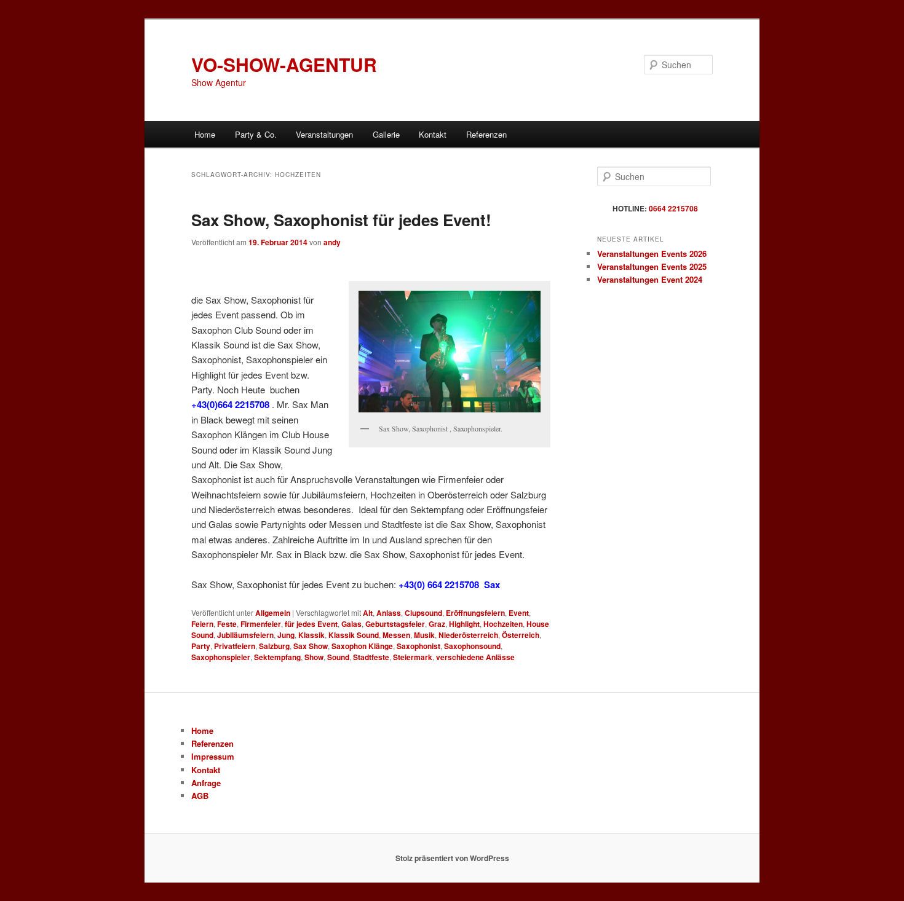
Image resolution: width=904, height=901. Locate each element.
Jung (286, 634)
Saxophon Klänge (362, 645)
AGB (199, 795)
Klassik (311, 634)
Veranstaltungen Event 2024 (649, 279)
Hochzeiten (503, 623)
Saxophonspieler (220, 657)
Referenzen (486, 134)
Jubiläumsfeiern (245, 634)
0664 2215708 (673, 208)
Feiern (202, 623)
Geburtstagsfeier (395, 623)
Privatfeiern (234, 645)
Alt (368, 612)
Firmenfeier (260, 623)
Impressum (212, 756)
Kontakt (432, 134)
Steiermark (412, 657)
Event (519, 612)
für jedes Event (311, 623)
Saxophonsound (472, 645)
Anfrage (206, 783)
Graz (437, 623)
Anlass (388, 612)
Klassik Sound (353, 634)
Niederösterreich (468, 634)
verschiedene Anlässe (475, 657)
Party (200, 645)
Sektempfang (277, 657)
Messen (396, 634)
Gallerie (386, 134)
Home (204, 134)
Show (313, 657)
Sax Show (310, 645)
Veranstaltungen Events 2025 (652, 266)
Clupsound (423, 612)
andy (332, 242)
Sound (338, 657)
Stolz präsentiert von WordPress (452, 858)
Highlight (464, 623)
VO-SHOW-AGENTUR (284, 64)
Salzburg (274, 645)
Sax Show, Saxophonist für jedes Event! (341, 219)
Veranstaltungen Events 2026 (652, 253)
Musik (424, 634)
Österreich (520, 634)
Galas (351, 623)
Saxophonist (418, 645)
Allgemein (272, 612)
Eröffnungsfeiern (475, 612)
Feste (227, 623)
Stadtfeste (371, 657)
